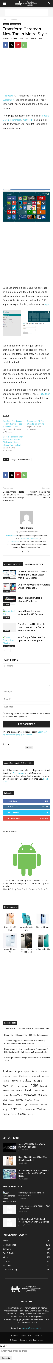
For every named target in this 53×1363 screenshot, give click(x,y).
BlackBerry (43, 1072)
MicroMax (16, 1095)
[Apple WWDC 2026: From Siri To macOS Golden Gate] (9, 1147)
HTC (17, 1085)
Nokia (19, 1099)
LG (43, 1090)
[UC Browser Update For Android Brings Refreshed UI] (9, 588)
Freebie (6, 1081)
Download (36, 1076)
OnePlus (28, 1100)
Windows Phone (9, 1114)
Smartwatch (33, 1105)
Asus (34, 1071)
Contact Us (38, 1335)
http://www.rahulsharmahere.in (26, 532)
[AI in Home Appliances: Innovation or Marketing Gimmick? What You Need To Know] (9, 1174)
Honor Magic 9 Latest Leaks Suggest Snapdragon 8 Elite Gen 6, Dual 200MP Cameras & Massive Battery (26, 1050)
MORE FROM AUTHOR (34, 564)
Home (5, 20)
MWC (5, 1100)
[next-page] (8, 650)
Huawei (24, 1086)
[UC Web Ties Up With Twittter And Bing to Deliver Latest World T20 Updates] (9, 574)
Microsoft (8, 95)
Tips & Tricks (30, 1109)
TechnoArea (24, 538)
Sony (5, 1109)
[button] (4, 3)
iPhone (19, 1090)
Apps (26, 1071)
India (33, 1085)
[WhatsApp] (24, 45)
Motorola (42, 1095)
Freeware (16, 1080)
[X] (11, 45)
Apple (18, 1071)
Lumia (5, 1095)
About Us (14, 1335)
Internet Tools (8, 1090)
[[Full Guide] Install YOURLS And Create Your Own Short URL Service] (9, 1222)
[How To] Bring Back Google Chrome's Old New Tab (26, 889)
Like (46, 801)
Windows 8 (9, 100)
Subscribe (44, 818)
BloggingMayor (13, 541)
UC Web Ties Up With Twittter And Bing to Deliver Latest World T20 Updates (33, 574)
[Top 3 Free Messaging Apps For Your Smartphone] (9, 1209)
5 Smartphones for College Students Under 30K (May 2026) (27, 1059)
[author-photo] (26, 524)
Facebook (45, 1076)
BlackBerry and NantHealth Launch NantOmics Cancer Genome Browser (31, 627)
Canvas (14, 1076)
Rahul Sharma (11, 39)
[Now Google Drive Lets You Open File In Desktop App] (9, 641)
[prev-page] (4, 650)
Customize (24, 1076)
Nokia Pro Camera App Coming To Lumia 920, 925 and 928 (38, 495)
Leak (28, 1090)
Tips (21, 1109)
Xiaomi (22, 1113)
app (47, 304)
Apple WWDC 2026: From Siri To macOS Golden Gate (26, 1029)
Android (8, 1071)
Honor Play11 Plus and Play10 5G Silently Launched (26, 1035)
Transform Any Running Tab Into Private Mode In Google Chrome (12, 424)
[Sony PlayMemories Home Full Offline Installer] (9, 1197)
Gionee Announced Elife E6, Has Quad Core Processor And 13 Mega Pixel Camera (13, 496)
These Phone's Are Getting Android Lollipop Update (25, 880)
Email (2, 1346)
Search (6, 744)
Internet (43, 1086)
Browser (13, 20)
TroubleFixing (35, 538)
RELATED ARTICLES (12, 564)
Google (37, 1080)
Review (7, 1104)
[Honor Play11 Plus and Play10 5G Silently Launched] (9, 1161)
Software (43, 1104)
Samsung (20, 1104)
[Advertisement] (26, 12)
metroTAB (28, 120)
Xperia (30, 1114)
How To (8, 1085)
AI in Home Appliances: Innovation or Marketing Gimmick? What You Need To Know (24, 1042)
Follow (45, 807)
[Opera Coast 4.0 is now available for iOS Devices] (9, 614)
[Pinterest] (18, 45)
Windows (45, 394)
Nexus (11, 1100)
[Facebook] (5, 45)
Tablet (13, 1109)
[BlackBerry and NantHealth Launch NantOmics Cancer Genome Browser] (9, 627)
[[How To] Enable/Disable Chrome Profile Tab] (9, 601)
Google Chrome (15, 24)
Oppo (36, 1100)
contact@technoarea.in (32, 1328)
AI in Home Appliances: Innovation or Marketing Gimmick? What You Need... (34, 1173)
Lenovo (37, 1090)
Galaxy (27, 1080)
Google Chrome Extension (20, 459)
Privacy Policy (26, 1335)
